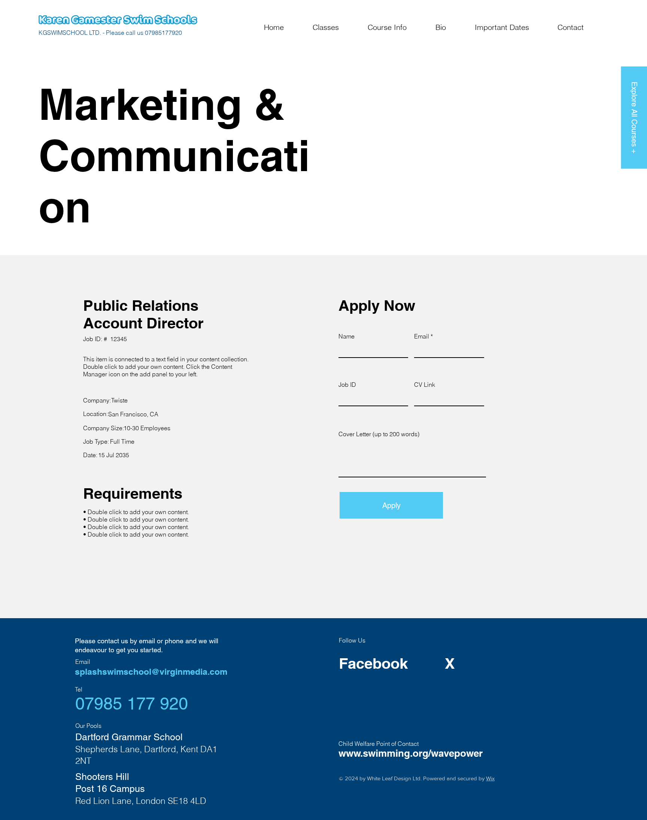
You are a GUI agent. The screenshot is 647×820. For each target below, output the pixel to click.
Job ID (347, 385)
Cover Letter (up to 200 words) (378, 434)
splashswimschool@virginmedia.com (151, 671)
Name (346, 336)
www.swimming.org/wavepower (410, 753)
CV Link (424, 385)
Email (421, 336)
